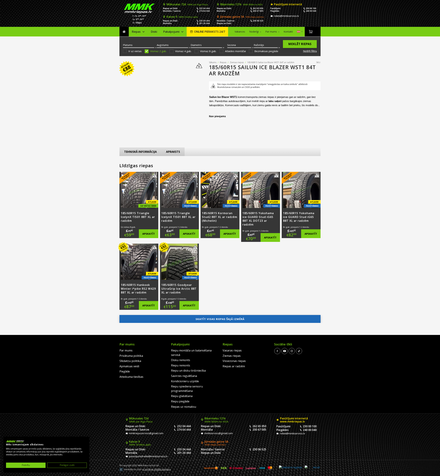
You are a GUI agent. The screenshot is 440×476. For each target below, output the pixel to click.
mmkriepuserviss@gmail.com (145, 433)
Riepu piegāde (180, 401)
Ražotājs (259, 45)
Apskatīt (148, 233)
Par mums (271, 31)
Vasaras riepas (232, 350)
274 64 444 (204, 10)
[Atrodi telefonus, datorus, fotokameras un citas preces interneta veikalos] (312, 468)
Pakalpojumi (171, 32)
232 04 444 (204, 8)
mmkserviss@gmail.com (218, 433)
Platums (128, 45)
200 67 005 (258, 10)
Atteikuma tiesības (131, 377)
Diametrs (196, 45)
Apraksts (173, 152)
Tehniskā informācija (140, 152)
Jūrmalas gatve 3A (242, 17)
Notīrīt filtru (310, 51)
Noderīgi (254, 31)
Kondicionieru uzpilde (185, 381)
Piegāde (124, 371)
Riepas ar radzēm (234, 366)
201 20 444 (204, 23)
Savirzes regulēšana (184, 376)
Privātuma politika (131, 356)
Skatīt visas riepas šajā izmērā (220, 319)
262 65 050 (258, 8)
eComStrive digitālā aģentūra (156, 469)
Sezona (231, 45)
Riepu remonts (180, 365)
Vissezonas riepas (234, 361)
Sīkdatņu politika (130, 361)
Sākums (124, 32)
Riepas (136, 32)
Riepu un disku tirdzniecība (188, 370)
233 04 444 (204, 20)
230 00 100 (311, 8)
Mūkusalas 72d (187, 4)
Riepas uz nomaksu (183, 407)
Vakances (240, 31)
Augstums (163, 45)
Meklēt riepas (299, 44)
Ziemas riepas (237, 62)
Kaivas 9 (182, 17)
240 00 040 (311, 10)
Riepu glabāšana (181, 396)
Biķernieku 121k (241, 4)
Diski (154, 32)
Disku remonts (180, 360)
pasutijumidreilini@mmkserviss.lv (148, 456)
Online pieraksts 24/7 (209, 32)
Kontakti (288, 31)
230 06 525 (258, 20)
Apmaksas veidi (129, 366)
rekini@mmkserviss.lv (286, 16)
